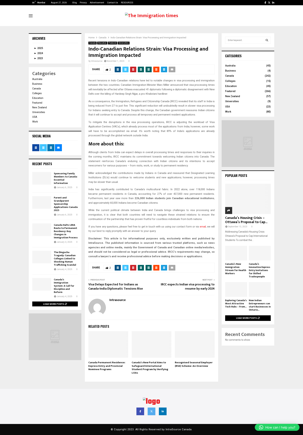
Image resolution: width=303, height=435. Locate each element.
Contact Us (112, 2)
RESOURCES (127, 2)
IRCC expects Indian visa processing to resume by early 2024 (188, 286)
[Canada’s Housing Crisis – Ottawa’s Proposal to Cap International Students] (248, 199)
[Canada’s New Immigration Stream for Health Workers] (236, 253)
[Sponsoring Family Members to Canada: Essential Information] (41, 178)
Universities (124, 43)
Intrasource (96, 61)
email (203, 226)
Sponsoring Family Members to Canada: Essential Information (66, 178)
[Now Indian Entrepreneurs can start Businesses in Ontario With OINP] (260, 289)
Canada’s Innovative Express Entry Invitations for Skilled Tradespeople (259, 270)
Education (102, 43)
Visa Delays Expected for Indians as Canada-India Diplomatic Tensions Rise (115, 286)
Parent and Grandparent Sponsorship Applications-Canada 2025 (66, 204)
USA (34, 116)
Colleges (37, 93)
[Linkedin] (163, 411)
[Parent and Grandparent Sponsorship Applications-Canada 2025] (41, 202)
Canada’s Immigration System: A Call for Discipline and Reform (64, 286)
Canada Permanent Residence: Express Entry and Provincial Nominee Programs (106, 365)
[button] (277, 427)
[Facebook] (140, 411)
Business (37, 83)
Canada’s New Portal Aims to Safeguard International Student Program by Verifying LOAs (150, 367)
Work (35, 121)
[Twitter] (151, 411)
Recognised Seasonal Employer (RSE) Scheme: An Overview (194, 364)
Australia (37, 79)
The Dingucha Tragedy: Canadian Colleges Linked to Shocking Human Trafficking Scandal (65, 258)
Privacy (83, 2)
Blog (74, 2)
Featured (112, 43)
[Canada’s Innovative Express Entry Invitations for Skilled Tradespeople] (260, 253)
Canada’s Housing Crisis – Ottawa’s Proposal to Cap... (246, 220)
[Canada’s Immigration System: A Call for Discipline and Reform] (41, 284)
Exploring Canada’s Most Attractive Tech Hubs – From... (236, 303)
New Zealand (39, 107)
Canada (92, 43)
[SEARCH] (267, 40)
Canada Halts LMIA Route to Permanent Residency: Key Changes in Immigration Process (66, 231)
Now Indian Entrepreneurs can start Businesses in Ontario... (260, 305)
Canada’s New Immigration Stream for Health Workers (235, 268)
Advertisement (97, 2)
